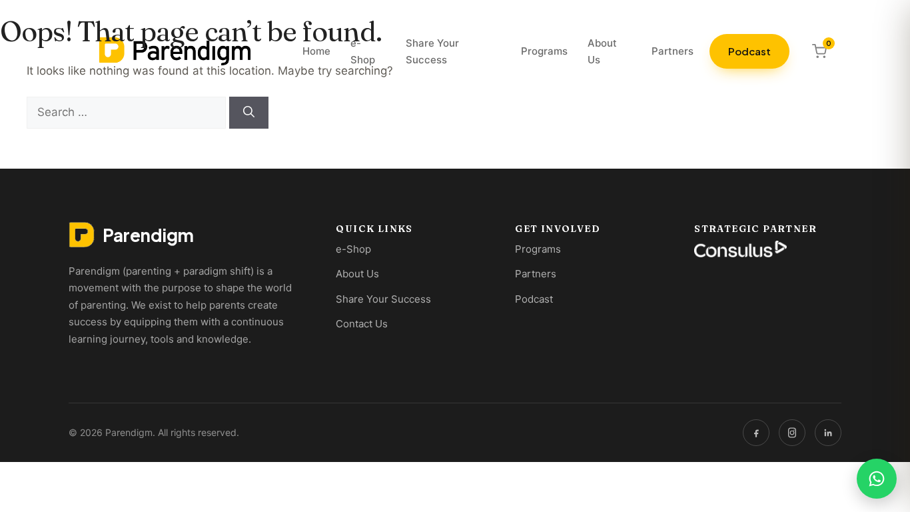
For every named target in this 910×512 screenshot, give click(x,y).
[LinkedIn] (828, 432)
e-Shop (353, 249)
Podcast (534, 299)
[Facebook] (756, 432)
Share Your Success (383, 299)
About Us (357, 273)
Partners (535, 273)
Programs (538, 249)
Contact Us (362, 323)
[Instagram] (792, 432)
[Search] (248, 113)
